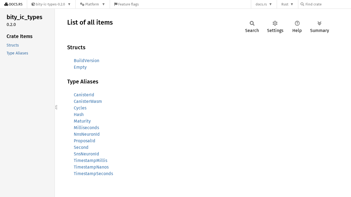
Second (81, 147)
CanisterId (84, 94)
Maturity (82, 121)
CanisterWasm (88, 101)
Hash (79, 114)
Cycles (80, 108)
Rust (284, 4)
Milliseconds (86, 127)
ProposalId (84, 140)
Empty (80, 67)
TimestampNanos (91, 167)
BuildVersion (86, 60)
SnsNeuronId (86, 154)
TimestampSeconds (93, 173)
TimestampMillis (90, 160)
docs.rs (261, 4)
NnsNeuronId (87, 134)
